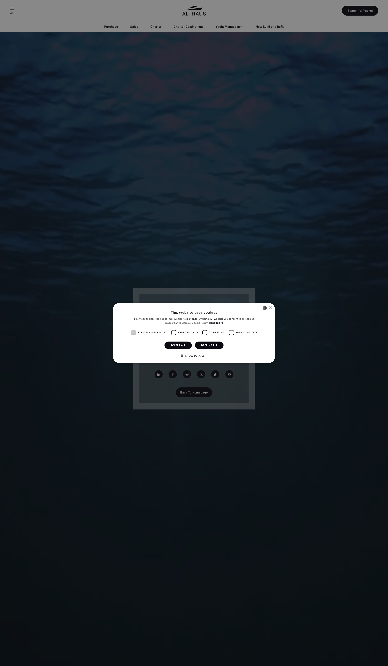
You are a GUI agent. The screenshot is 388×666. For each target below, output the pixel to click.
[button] (193, 355)
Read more (216, 322)
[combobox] (265, 308)
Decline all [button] (209, 345)
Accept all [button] (178, 345)
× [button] (270, 307)
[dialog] (194, 333)
